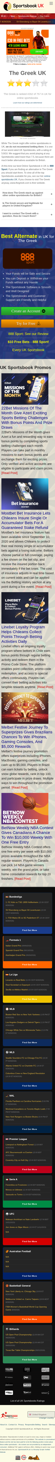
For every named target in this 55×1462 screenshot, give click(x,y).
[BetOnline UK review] (9, 1386)
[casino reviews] (9, 1418)
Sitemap (52, 1425)
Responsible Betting (33, 1425)
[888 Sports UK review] (27, 1371)
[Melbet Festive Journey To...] (24, 722)
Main (13, 16)
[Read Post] (9, 473)
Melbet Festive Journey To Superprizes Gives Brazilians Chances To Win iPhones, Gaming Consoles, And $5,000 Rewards (26, 737)
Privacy (21, 1425)
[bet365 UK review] (27, 1386)
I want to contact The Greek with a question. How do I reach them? (27, 214)
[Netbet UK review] (27, 1379)
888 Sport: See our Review (28, 334)
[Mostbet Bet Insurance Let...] (24, 508)
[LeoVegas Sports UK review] (45, 1371)
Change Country (46, 1418)
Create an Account (25, 311)
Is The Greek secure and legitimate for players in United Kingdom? (27, 204)
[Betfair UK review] (45, 1386)
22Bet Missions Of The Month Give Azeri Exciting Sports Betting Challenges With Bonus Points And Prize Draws (26, 418)
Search (44, 1425)
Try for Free (25, 323)
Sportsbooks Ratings (27, 16)
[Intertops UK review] (9, 1394)
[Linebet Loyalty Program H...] (24, 622)
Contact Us (12, 1425)
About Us (3, 1425)
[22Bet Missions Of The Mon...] (24, 403)
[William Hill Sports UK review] (9, 1371)
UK (4, 16)
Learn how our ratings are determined (27, 103)
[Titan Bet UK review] (27, 1394)
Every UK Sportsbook (28, 350)
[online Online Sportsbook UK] (23, 10)
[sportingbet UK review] (45, 1379)
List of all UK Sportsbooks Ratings (27, 1401)
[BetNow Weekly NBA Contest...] (24, 823)
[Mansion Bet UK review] (9, 1379)
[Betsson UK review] (45, 1394)
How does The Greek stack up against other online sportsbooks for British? (27, 194)
